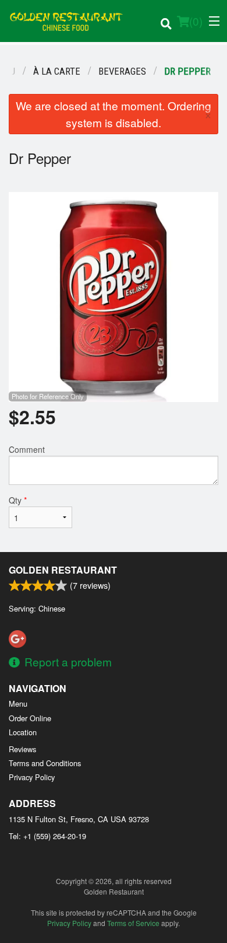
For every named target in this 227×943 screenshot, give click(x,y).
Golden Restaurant (63, 570)
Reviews (22, 749)
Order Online (30, 718)
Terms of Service (133, 923)
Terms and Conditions (45, 763)
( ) (196, 21)
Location (23, 732)
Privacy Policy (32, 777)
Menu (18, 703)
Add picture (32, 195)
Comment (27, 449)
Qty (18, 500)
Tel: (47, 835)
